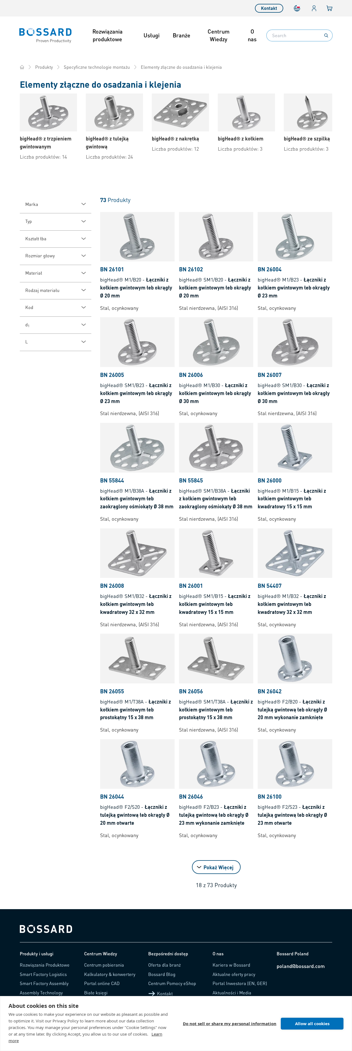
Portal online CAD (102, 983)
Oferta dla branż (164, 965)
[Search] (326, 35)
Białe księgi (96, 992)
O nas (252, 35)
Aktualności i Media (232, 992)
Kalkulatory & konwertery (109, 974)
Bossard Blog (161, 974)
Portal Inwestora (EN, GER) (240, 983)
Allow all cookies (312, 1023)
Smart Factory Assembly (44, 983)
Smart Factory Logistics (43, 974)
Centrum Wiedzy (219, 35)
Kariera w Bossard (231, 965)
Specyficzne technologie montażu (97, 67)
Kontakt (269, 8)
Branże (181, 35)
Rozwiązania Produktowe (45, 965)
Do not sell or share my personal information (229, 1023)
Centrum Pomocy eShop (172, 983)
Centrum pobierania (104, 965)
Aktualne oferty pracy (234, 974)
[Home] (22, 67)
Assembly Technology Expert (41, 995)
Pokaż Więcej (218, 867)
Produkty (44, 67)
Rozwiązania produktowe (107, 35)
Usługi (152, 35)
